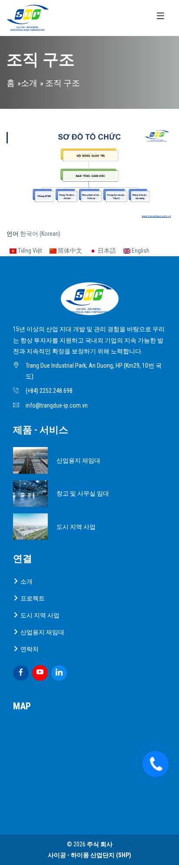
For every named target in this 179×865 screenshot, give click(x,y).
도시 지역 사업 (76, 526)
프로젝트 (32, 598)
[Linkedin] (59, 673)
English (139, 250)
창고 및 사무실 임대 (82, 493)
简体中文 (69, 250)
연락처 (29, 649)
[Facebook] (21, 673)
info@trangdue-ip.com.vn (57, 405)
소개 (29, 83)
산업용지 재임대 (78, 460)
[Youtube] (40, 673)
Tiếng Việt (29, 250)
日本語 (106, 250)
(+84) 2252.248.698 (49, 390)
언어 (13, 233)
